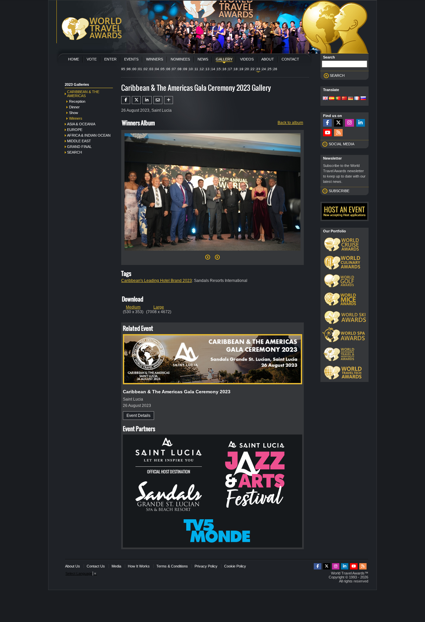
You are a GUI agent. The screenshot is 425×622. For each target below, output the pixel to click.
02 (146, 69)
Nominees (180, 59)
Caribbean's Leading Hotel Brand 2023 (156, 280)
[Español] (331, 98)
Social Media (341, 144)
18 (236, 69)
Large (158, 307)
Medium (133, 307)
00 (134, 69)
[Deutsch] (350, 98)
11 (196, 69)
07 (174, 69)
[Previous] (207, 259)
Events (131, 59)
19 (241, 69)
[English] (325, 98)
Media (116, 566)
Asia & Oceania (81, 124)
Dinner (74, 107)
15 (219, 69)
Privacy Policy (206, 566)
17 (230, 69)
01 (140, 69)
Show (73, 113)
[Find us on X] (338, 123)
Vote (92, 59)
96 (129, 69)
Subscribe (339, 191)
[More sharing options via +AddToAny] (168, 100)
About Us (72, 566)
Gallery (224, 59)
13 (208, 69)
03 (151, 69)
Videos (247, 59)
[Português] (338, 98)
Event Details (138, 415)
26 (275, 69)
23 (258, 69)
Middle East (79, 141)
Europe (74, 130)
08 (180, 69)
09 (185, 69)
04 (157, 69)
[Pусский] (363, 98)
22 (253, 69)
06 (168, 69)
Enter (110, 59)
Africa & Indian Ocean (89, 135)
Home (73, 59)
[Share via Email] (158, 100)
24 (264, 69)
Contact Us (96, 566)
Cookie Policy (235, 566)
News (203, 59)
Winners (154, 59)
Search (74, 152)
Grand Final (79, 147)
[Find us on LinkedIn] (360, 123)
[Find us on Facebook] (327, 123)
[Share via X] (136, 100)
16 (224, 69)
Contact (290, 59)
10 (191, 69)
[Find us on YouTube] (327, 133)
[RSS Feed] (338, 133)
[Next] (212, 252)
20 (247, 69)
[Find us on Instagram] (349, 123)
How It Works (139, 566)
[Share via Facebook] (126, 100)
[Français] (357, 98)
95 (123, 69)
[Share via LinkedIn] (147, 100)
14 (213, 69)
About (267, 59)
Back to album (290, 122)
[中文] (344, 98)
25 (270, 69)
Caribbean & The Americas (83, 94)
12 (202, 69)
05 (163, 69)
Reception (77, 101)
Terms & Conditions (172, 566)
